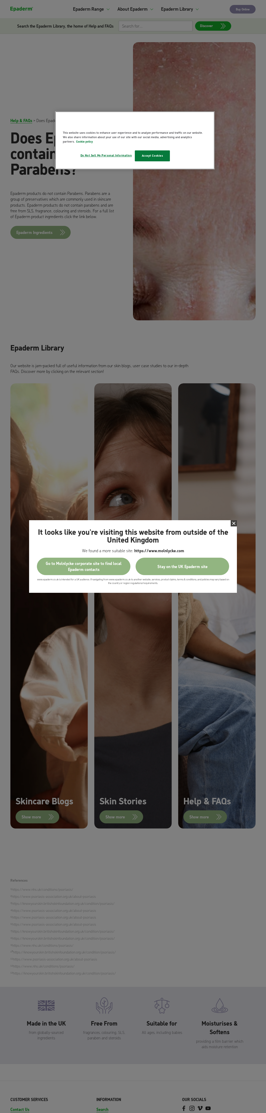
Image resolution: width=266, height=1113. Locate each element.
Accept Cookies (152, 155)
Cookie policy (84, 141)
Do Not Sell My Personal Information (106, 155)
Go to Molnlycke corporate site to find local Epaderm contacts (84, 566)
